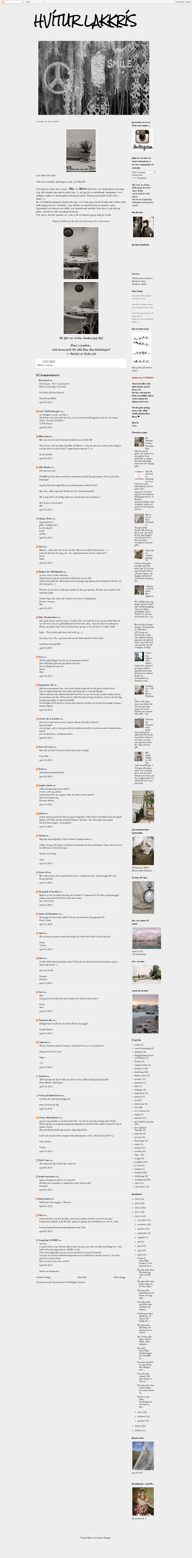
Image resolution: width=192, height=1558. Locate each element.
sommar (138, 1148)
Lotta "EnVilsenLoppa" (49, 411)
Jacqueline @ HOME (48, 1240)
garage (138, 1079)
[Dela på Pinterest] (54, 361)
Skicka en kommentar (49, 1271)
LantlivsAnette (46, 786)
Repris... (149, 653)
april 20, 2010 (45, 1168)
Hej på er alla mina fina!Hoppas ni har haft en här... (144, 1402)
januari (141, 1421)
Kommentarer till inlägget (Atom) (68, 1282)
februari (142, 1417)
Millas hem (44, 437)
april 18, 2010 (45, 402)
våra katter (140, 1187)
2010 (137, 1217)
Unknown (43, 1042)
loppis (137, 1115)
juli (139, 1242)
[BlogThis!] (46, 361)
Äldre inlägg (119, 1277)
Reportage (139, 1141)
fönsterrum (140, 1076)
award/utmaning (142, 1049)
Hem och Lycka (46, 747)
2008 (137, 1431)
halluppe (138, 1090)
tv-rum (138, 1166)
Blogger (107, 1538)
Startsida (82, 1277)
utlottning (139, 1176)
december (142, 1220)
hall (136, 1086)
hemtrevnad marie (47, 1177)
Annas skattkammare (49, 914)
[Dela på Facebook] (51, 361)
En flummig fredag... (149, 440)
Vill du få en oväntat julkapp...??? (149, 556)
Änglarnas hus (45, 1020)
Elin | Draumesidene (48, 617)
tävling (138, 1169)
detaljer (138, 1069)
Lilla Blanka (45, 467)
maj (140, 1251)
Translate (142, 178)
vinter (137, 1183)
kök (136, 1108)
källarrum (139, 1104)
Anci (41, 992)
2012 (137, 1208)
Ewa (41, 657)
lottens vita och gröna (49, 719)
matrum (138, 1118)
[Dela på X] (49, 361)
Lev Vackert (140, 1111)
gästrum (138, 1083)
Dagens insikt (141, 1065)
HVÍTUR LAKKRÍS (85, 20)
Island (137, 1097)
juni (140, 1246)
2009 (137, 1426)
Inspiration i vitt (46, 685)
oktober (141, 1229)
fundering (139, 1072)
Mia (71, 189)
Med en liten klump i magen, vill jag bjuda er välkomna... (144, 627)
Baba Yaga (44, 1160)
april (140, 1255)
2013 (137, 1204)
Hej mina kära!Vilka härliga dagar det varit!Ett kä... (144, 1353)
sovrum (138, 1151)
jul (136, 1100)
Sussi (41, 547)
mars (140, 1412)
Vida (41, 1215)
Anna (41, 933)
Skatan (42, 836)
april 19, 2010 (45, 805)
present (138, 1137)
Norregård (44, 380)
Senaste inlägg (44, 1277)
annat (137, 1045)
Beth (41, 769)
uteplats (49, 365)
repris (137, 1144)
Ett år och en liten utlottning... (149, 520)
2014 (137, 1199)
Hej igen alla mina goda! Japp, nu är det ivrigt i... (145, 1283)
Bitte (41, 958)
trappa (138, 1159)
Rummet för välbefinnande (51, 572)
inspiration (139, 1093)
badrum (138, 1052)
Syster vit (43, 872)
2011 (137, 1212)
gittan (41, 814)
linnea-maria (44, 1199)
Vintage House (45, 519)
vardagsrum (140, 1180)
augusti (141, 1238)
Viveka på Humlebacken (50, 1096)
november (142, 1225)
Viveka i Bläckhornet (49, 1118)
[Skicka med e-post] (44, 361)
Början (138, 1062)
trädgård (139, 1162)
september (143, 1233)
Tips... (137, 1155)
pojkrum (138, 1134)
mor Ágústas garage (144, 1122)
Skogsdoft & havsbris (49, 892)
